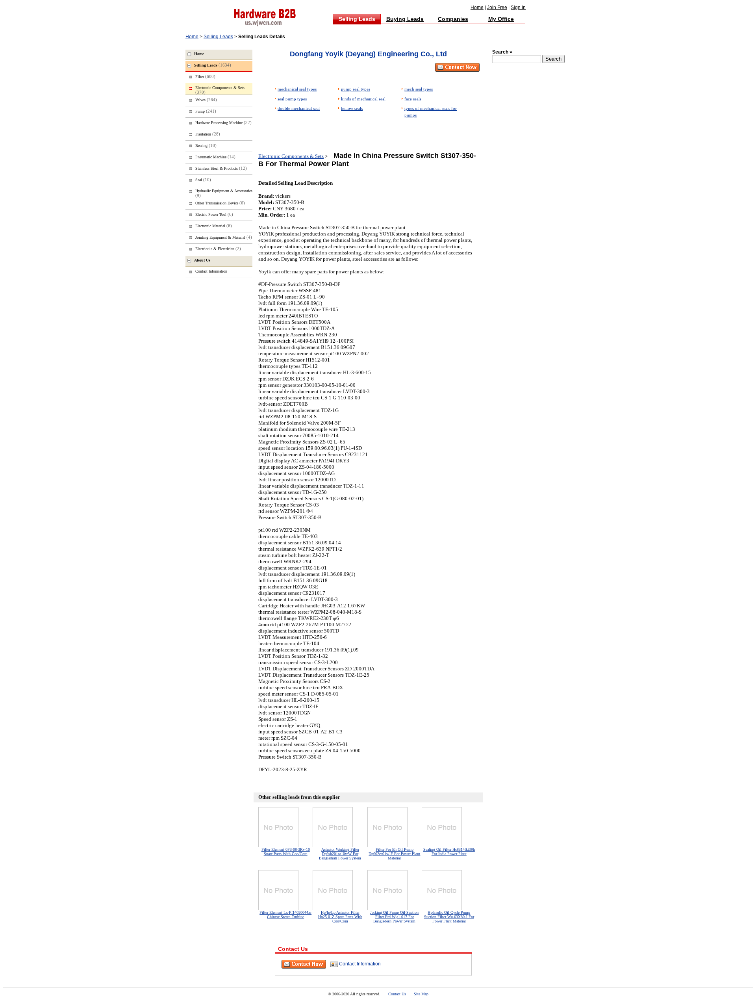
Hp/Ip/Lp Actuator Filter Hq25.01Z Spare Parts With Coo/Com (340, 916)
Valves (206, 99)
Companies (453, 19)
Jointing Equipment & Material (223, 237)
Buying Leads (405, 19)
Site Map (421, 994)
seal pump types (292, 99)
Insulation (207, 134)
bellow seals (352, 108)
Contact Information (360, 964)
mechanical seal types (297, 89)
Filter (205, 76)
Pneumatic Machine (215, 156)
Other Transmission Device (220, 202)
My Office (501, 19)
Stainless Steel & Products (221, 168)
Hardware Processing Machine (223, 122)
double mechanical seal (299, 108)
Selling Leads (357, 19)
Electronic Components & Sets (291, 156)
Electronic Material (213, 225)
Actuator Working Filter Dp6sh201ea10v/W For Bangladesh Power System (340, 853)
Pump (205, 111)
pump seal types (355, 89)
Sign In (518, 7)
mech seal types (418, 89)
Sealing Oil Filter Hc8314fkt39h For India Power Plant (449, 851)
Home (477, 7)
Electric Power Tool (214, 214)
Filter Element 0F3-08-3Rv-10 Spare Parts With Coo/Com (285, 851)
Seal (203, 179)
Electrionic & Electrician (218, 248)
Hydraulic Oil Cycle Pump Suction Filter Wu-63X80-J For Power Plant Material (449, 916)
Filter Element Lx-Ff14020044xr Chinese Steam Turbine (285, 914)
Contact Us (397, 994)
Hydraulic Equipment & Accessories (223, 193)
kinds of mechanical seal (363, 99)
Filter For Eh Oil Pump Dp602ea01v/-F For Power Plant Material (394, 853)
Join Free (497, 7)
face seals (412, 99)
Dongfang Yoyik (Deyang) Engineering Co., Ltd (368, 54)
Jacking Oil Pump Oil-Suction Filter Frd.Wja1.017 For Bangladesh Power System (394, 916)
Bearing (206, 145)
